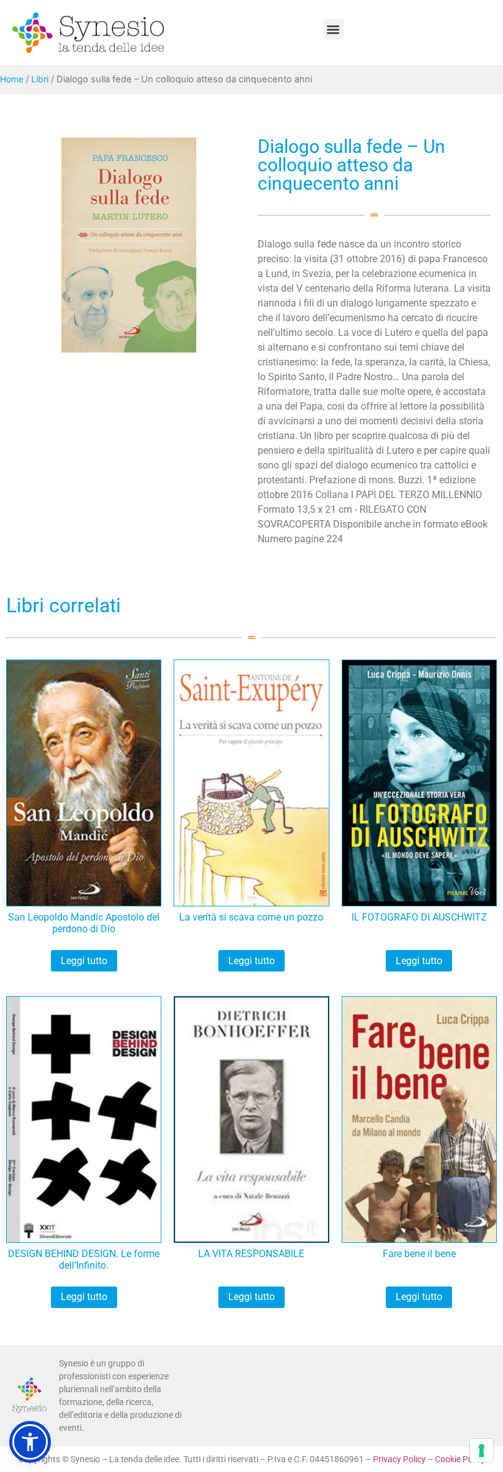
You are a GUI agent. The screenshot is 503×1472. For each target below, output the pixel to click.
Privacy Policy (399, 1459)
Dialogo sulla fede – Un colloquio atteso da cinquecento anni (351, 165)
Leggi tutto (84, 961)
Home (11, 79)
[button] (333, 29)
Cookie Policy (460, 1459)
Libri (39, 79)
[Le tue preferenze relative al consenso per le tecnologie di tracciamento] (481, 1450)
